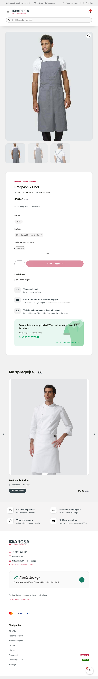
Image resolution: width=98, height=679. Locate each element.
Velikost (24, 242)
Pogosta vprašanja (29, 595)
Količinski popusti (16, 640)
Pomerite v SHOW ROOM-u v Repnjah (40, 299)
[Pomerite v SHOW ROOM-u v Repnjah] (17, 300)
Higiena (12, 650)
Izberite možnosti (18, 491)
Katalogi (12, 664)
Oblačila (12, 631)
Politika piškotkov (15, 595)
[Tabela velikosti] (17, 290)
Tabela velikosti (30, 289)
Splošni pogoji (43, 595)
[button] (88, 35)
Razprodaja (48, 655)
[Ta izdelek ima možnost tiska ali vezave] (17, 311)
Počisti (48, 253)
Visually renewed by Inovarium (19, 600)
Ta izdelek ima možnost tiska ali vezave (41, 310)
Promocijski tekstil (48, 660)
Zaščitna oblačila (16, 636)
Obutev (12, 645)
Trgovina (18, 182)
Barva (17, 215)
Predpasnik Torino (18, 480)
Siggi (48, 192)
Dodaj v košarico (55, 264)
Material (18, 229)
